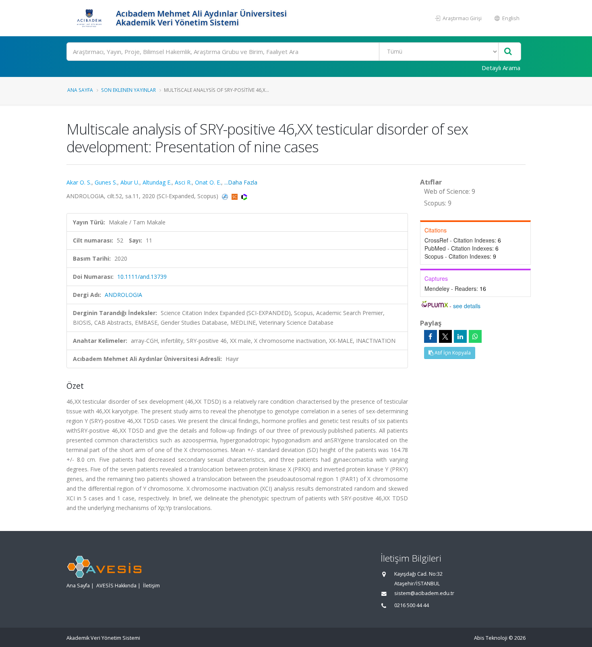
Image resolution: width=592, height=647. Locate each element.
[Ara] (508, 52)
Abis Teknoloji (490, 638)
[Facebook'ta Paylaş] (430, 336)
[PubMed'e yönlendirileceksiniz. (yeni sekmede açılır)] (226, 196)
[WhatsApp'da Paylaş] (475, 336)
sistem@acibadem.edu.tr (424, 593)
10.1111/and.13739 (142, 276)
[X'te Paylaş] (445, 336)
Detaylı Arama (501, 68)
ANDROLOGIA (123, 295)
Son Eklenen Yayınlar (128, 90)
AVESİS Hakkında (116, 585)
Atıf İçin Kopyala (452, 352)
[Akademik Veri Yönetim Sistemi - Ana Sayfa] (90, 18)
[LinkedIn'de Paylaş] (460, 336)
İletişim (151, 585)
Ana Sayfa (80, 90)
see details (466, 306)
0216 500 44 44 (411, 605)
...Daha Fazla (240, 182)
